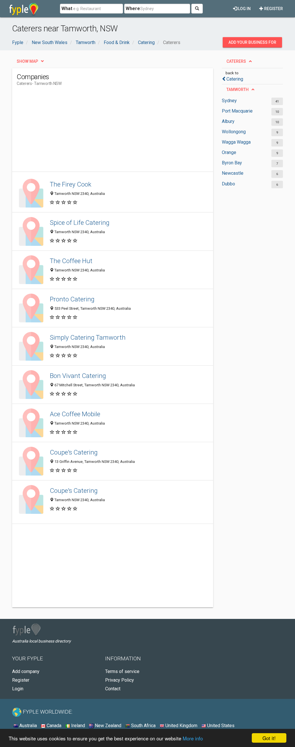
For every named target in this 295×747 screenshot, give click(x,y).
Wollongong (234, 131)
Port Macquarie (237, 111)
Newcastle (232, 173)
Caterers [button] (236, 61)
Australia (27, 725)
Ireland (77, 725)
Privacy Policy (119, 680)
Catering (234, 79)
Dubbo (228, 184)
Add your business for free (252, 43)
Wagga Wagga (236, 142)
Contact (112, 688)
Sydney (229, 100)
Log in (244, 8)
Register (273, 8)
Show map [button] (27, 61)
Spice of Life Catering (79, 222)
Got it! (269, 738)
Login (17, 688)
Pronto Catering (72, 299)
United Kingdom (180, 725)
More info (193, 738)
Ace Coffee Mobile (75, 414)
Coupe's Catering (74, 452)
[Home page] (24, 8)
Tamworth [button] (237, 89)
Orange (229, 152)
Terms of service (122, 671)
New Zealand (107, 725)
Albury (228, 121)
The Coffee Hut (71, 261)
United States (220, 725)
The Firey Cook (70, 184)
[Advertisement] (121, 131)
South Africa (143, 725)
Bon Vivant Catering (78, 375)
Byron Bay (232, 163)
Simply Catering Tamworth (88, 337)
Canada (53, 725)
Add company (25, 671)
